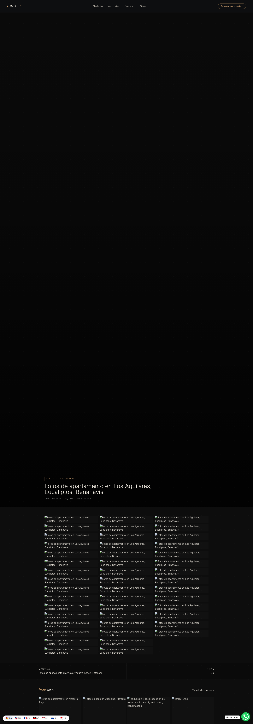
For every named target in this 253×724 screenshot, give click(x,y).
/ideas (143, 6)
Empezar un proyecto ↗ (232, 6)
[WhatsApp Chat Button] (245, 716)
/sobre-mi (130, 6)
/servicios (113, 6)
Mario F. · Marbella (83, 498)
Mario (16, 6)
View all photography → (203, 690)
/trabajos (98, 6)
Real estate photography (62, 498)
